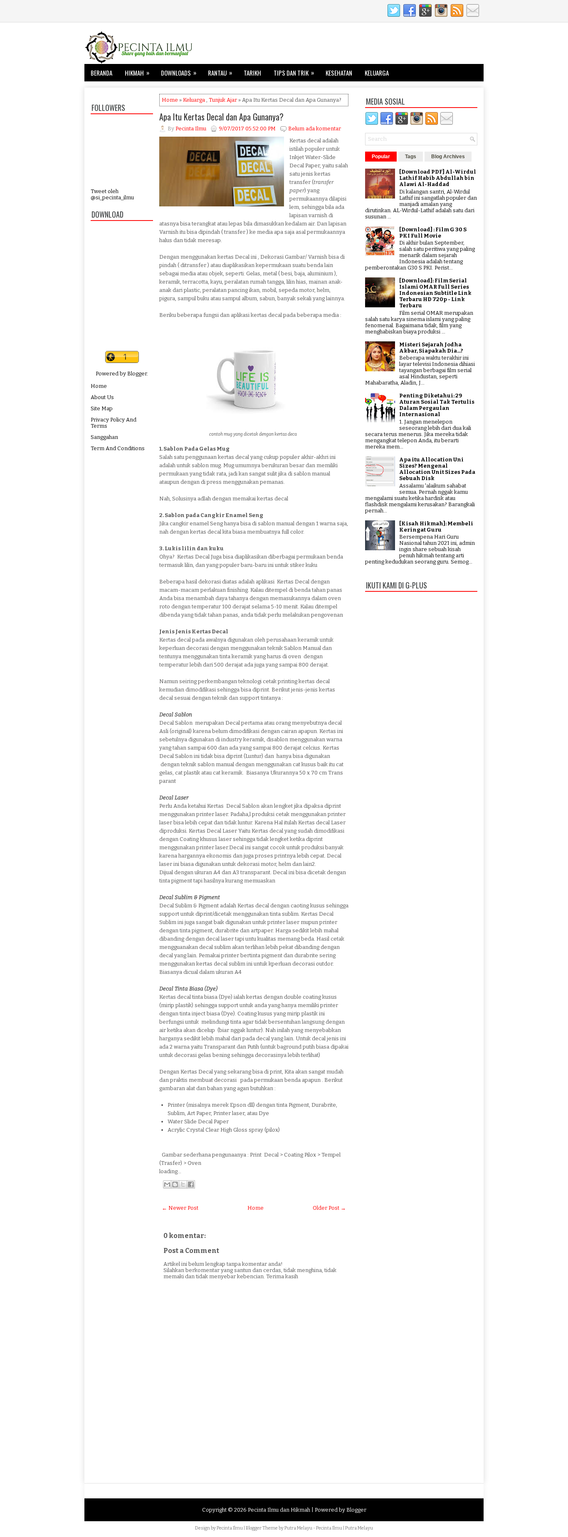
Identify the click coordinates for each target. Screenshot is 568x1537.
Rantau (220, 72)
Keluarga (377, 72)
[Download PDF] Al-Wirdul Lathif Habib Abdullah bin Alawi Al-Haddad (437, 178)
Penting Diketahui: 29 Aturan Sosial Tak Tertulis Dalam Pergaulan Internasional (436, 404)
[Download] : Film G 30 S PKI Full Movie (433, 232)
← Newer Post (180, 1208)
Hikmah (137, 72)
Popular (381, 156)
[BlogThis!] (175, 1184)
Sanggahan (104, 437)
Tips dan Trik (294, 72)
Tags (410, 156)
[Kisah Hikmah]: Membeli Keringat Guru (436, 526)
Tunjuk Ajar (223, 100)
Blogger (137, 373)
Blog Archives (448, 156)
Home (99, 386)
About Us (102, 397)
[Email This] (167, 1184)
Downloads (178, 72)
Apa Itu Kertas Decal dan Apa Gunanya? (221, 117)
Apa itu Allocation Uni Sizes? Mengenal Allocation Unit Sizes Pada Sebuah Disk (437, 468)
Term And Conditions (118, 448)
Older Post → (329, 1208)
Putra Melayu (298, 1528)
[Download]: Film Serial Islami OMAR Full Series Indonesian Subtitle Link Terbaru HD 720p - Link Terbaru (435, 293)
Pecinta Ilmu (230, 1528)
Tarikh (252, 72)
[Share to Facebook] (191, 1184)
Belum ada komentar (314, 128)
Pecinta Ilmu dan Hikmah (279, 1510)
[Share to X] (183, 1184)
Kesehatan (339, 72)
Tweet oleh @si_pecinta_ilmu (112, 194)
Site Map (102, 408)
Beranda (101, 72)
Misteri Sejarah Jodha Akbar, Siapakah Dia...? (431, 347)
